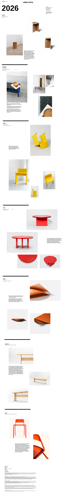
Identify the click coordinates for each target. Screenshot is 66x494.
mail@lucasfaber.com (48, 10)
